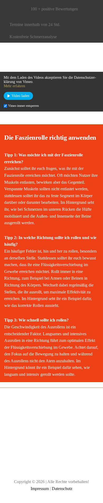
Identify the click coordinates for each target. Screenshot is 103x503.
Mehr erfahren (14, 86)
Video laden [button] (20, 96)
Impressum (40, 488)
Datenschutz (62, 488)
